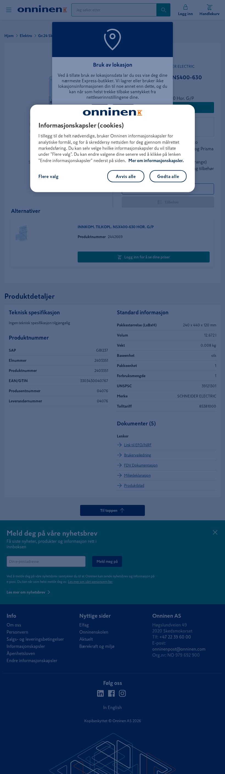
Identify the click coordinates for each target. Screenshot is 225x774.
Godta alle (168, 176)
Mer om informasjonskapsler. (156, 160)
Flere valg (48, 176)
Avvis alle (126, 176)
